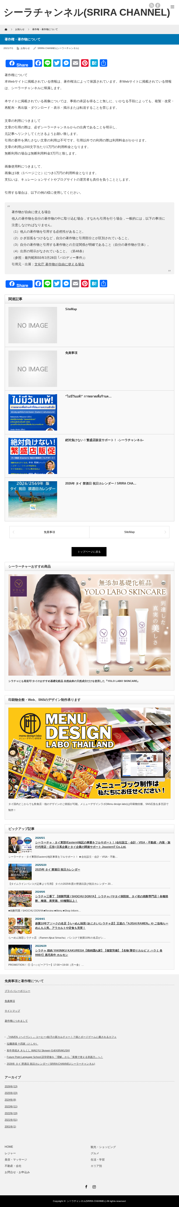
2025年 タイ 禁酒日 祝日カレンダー (57, 869)
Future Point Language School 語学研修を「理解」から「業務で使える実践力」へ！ (55, 1057)
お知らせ (25, 48)
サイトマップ (12, 1010)
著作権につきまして (16, 1020)
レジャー (10, 1153)
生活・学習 (98, 1159)
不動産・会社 (13, 1166)
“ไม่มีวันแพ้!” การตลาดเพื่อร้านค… (88, 396)
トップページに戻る (89, 551)
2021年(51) (11, 1119)
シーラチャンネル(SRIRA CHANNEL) (86, 1201)
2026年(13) (11, 1086)
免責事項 (71, 352)
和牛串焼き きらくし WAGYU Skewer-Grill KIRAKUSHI (38, 1050)
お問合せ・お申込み (17, 1172)
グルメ (95, 1153)
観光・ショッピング (105, 1147)
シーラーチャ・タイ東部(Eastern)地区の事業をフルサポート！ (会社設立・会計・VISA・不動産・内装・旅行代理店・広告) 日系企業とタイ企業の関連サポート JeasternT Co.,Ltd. (102, 845)
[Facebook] (85, 1185)
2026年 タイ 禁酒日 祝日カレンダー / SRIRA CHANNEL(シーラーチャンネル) (51, 1063)
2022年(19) (11, 1113)
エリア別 (96, 1166)
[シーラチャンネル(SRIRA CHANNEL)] (86, 12)
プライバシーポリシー (17, 990)
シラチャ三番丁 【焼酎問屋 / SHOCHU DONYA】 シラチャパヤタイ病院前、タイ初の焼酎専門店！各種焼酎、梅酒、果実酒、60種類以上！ (101, 898)
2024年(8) (10, 1099)
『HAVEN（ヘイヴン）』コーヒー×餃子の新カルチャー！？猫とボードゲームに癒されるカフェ (62, 1036)
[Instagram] (93, 1185)
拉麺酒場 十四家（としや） (22, 1043)
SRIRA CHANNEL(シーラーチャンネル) (58, 48)
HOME (9, 1146)
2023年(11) (11, 1106)
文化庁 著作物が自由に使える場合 (59, 264)
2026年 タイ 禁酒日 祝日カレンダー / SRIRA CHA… (100, 483)
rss (151, 5)
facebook (157, 5)
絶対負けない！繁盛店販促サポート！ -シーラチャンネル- (104, 440)
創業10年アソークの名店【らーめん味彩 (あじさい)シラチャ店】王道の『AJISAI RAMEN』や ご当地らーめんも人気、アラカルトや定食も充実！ (101, 926)
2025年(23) (11, 1092)
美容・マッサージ (16, 1159)
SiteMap (71, 309)
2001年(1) (10, 1126)
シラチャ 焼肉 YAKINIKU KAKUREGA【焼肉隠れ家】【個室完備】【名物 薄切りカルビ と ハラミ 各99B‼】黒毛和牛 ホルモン (98, 953)
